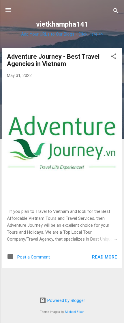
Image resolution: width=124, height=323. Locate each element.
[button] (113, 57)
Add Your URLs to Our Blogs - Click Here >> (62, 34)
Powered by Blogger (65, 300)
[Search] (115, 12)
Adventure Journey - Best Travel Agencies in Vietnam (53, 60)
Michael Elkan (74, 312)
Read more (104, 257)
